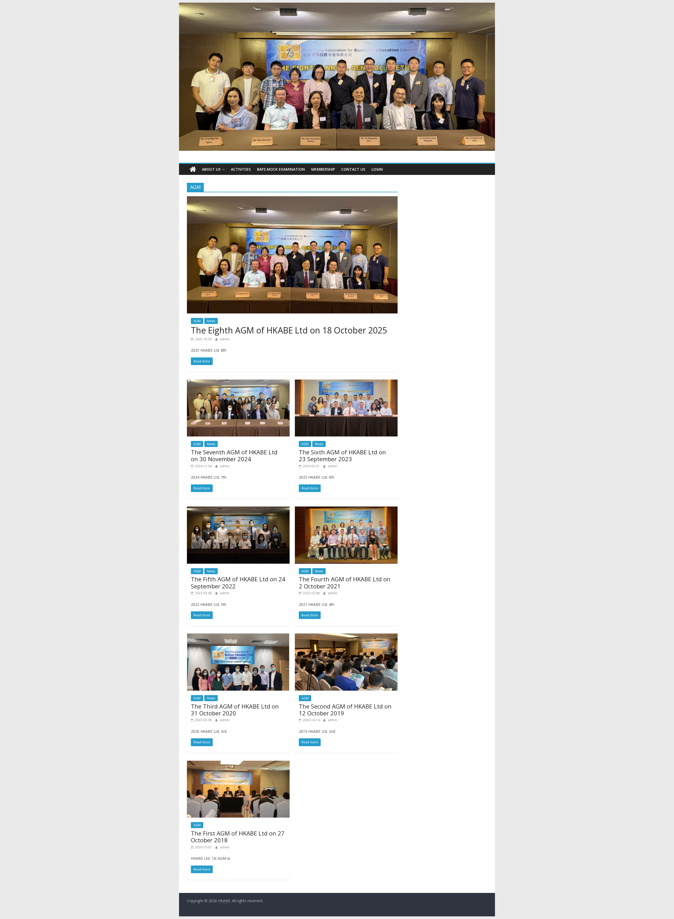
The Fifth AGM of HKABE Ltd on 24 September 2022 (238, 582)
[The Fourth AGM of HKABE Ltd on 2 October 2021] (346, 510)
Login (377, 169)
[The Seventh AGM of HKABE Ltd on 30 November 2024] (238, 383)
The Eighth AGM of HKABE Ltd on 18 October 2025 (289, 330)
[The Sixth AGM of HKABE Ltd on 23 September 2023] (346, 383)
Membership (323, 169)
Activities (241, 169)
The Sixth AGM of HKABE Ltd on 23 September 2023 (342, 455)
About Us (211, 169)
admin (224, 339)
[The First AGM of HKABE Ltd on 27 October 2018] (238, 764)
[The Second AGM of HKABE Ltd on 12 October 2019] (346, 637)
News (211, 321)
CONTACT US (353, 169)
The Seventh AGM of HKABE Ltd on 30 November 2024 (234, 455)
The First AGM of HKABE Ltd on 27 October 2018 (238, 836)
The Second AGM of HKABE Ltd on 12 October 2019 (345, 709)
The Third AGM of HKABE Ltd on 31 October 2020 (235, 709)
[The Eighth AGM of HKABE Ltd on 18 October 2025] (292, 199)
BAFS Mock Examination (281, 169)
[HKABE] (193, 169)
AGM (197, 321)
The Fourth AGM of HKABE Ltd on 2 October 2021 (344, 582)
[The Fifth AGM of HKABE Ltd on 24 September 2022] (238, 510)
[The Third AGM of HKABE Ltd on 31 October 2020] (238, 637)
